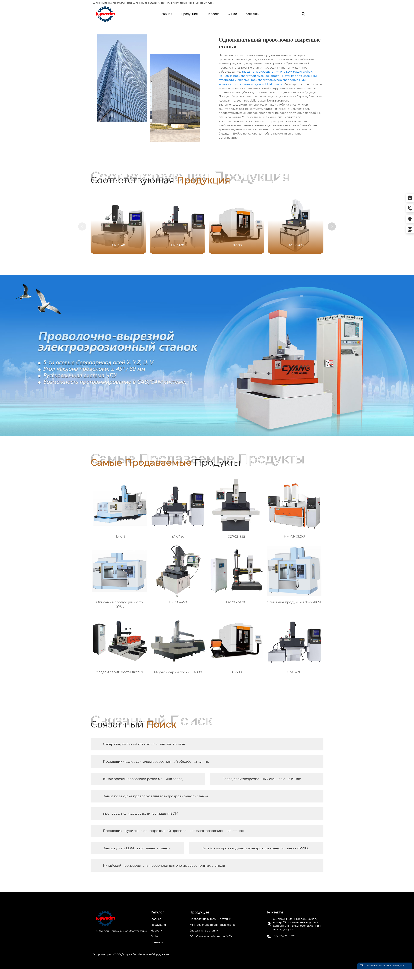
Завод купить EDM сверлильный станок (136, 848)
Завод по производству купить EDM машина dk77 (276, 71)
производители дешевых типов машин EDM (140, 813)
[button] (332, 226)
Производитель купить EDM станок (256, 84)
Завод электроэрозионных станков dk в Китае (262, 779)
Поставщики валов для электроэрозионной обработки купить (156, 762)
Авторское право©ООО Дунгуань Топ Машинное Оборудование (131, 954)
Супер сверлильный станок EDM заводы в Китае (144, 744)
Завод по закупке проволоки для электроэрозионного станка (155, 796)
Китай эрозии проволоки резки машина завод (143, 779)
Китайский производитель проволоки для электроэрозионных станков (164, 865)
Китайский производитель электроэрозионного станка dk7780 (255, 848)
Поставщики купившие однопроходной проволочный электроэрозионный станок (173, 831)
